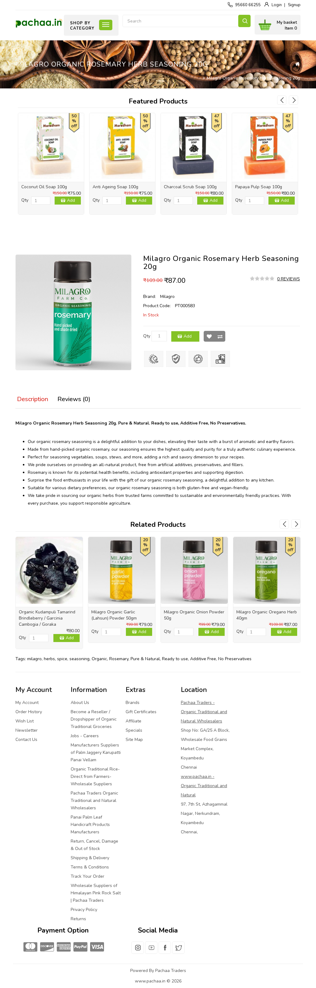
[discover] (46, 947)
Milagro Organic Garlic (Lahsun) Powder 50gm (114, 615)
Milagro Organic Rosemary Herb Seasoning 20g (253, 78)
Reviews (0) (73, 399)
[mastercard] (29, 947)
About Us (80, 702)
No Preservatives (235, 659)
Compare (219, 336)
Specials (134, 730)
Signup (294, 5)
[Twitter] (178, 951)
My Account (27, 702)
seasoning (79, 659)
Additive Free (203, 659)
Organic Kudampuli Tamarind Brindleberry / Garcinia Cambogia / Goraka (47, 618)
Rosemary (118, 659)
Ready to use (175, 659)
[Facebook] (165, 951)
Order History (28, 712)
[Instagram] (137, 951)
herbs (49, 659)
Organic (99, 659)
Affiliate (133, 721)
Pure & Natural (145, 659)
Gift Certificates (141, 712)
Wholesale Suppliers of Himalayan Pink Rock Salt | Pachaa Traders (96, 893)
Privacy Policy (84, 910)
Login (277, 5)
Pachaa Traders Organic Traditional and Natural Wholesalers (94, 800)
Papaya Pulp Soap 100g (258, 187)
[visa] (96, 947)
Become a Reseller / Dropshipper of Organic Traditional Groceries (94, 719)
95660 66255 (248, 5)
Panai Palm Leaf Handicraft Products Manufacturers (90, 824)
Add (71, 200)
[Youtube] (151, 951)
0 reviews (288, 279)
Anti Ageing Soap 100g (115, 187)
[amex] (63, 947)
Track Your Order (87, 876)
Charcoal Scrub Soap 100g (190, 187)
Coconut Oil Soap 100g (44, 187)
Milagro (167, 296)
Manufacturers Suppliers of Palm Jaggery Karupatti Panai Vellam (96, 752)
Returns (78, 919)
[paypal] (79, 947)
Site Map (134, 739)
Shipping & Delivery (90, 858)
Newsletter (26, 730)
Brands (132, 702)
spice (62, 659)
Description (32, 399)
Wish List (209, 336)
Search (244, 21)
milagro (34, 659)
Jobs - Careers (85, 736)
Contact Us (26, 739)
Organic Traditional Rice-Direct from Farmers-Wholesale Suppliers (95, 776)
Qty (24, 200)
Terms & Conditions (90, 867)
